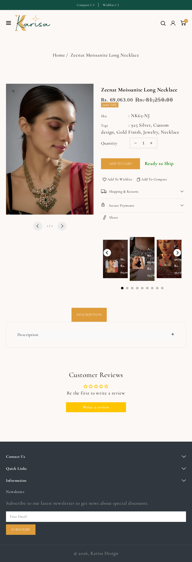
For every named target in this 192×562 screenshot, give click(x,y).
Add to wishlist (120, 179)
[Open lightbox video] (142, 259)
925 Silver (141, 125)
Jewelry (150, 132)
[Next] (177, 252)
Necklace (170, 132)
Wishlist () (111, 5)
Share (113, 217)
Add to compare (154, 179)
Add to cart (120, 163)
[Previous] (107, 252)
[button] (163, 23)
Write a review (96, 407)
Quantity (109, 143)
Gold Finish (128, 132)
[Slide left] (37, 226)
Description (89, 315)
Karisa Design (104, 553)
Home (59, 55)
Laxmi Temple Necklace (54, 534)
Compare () (85, 5)
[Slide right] (62, 226)
